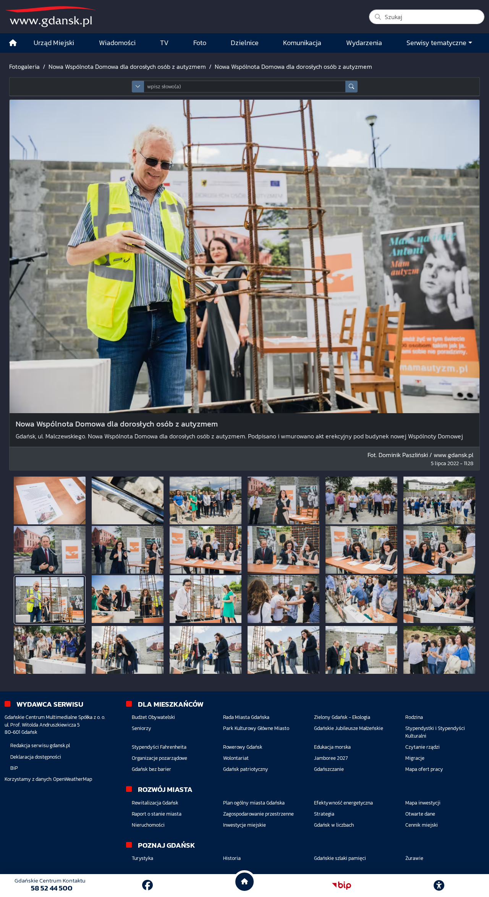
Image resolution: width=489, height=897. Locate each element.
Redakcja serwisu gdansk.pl (40, 745)
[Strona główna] (13, 43)
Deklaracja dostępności (35, 757)
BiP (14, 768)
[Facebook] (147, 885)
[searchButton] (351, 86)
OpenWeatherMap (72, 779)
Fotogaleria (24, 66)
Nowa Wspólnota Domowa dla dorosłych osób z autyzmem (127, 66)
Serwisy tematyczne (436, 43)
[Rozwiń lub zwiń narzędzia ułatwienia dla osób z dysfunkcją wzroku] (438, 885)
